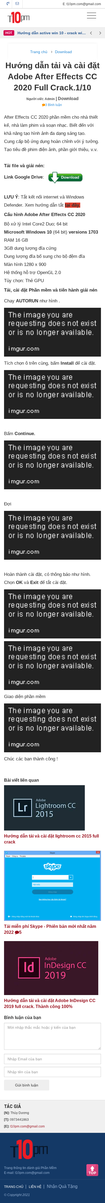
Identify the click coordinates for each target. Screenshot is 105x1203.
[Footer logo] (28, 1149)
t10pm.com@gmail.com (27, 1126)
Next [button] (100, 33)
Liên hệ (35, 1187)
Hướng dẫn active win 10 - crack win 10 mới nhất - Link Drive (52, 33)
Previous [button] (91, 33)
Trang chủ (38, 52)
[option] (52, 33)
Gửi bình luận (26, 1085)
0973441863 (8, 4)
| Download (67, 98)
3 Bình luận (53, 105)
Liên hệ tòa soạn (17, 4)
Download (63, 52)
